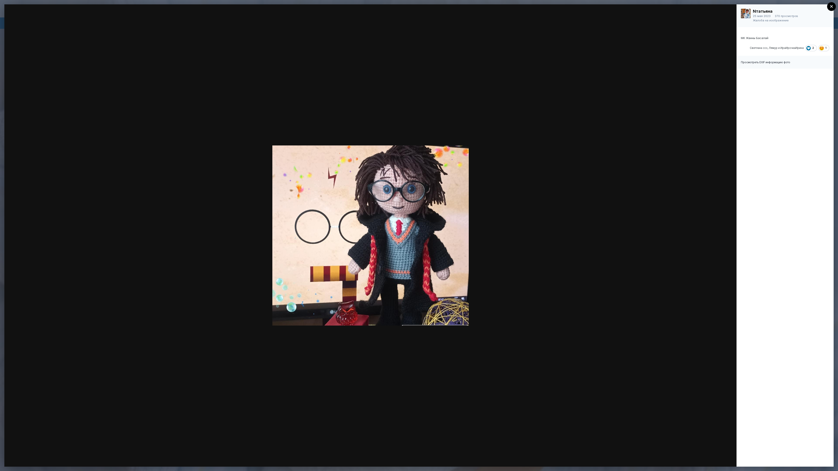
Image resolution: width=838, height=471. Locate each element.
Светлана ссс (759, 47)
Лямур (773, 47)
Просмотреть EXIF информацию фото (765, 62)
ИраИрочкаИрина (792, 47)
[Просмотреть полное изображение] (729, 12)
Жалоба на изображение (771, 20)
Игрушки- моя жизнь (43, 16)
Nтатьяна (763, 11)
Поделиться (717, 459)
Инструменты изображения (672, 459)
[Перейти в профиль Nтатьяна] (745, 13)
